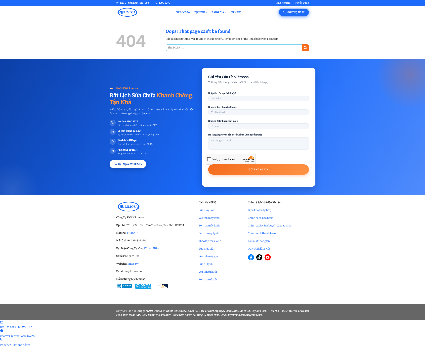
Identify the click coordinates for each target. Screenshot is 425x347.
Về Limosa (183, 12)
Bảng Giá (218, 12)
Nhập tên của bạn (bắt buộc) (222, 93)
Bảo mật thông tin (259, 241)
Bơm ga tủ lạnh (208, 279)
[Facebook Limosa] (251, 257)
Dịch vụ (199, 12)
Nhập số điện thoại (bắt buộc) (222, 107)
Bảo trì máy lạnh (209, 233)
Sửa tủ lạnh (206, 264)
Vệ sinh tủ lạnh (208, 271)
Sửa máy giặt (206, 248)
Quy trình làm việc (259, 248)
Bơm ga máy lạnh (209, 225)
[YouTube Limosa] (267, 257)
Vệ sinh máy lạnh (209, 217)
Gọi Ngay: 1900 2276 (130, 164)
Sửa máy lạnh (207, 210)
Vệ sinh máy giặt (209, 256)
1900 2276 (133, 232)
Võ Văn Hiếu (151, 248)
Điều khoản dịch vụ (259, 210)
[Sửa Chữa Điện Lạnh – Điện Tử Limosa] (143, 12)
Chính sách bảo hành (261, 217)
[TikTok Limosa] (259, 257)
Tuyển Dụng (302, 2)
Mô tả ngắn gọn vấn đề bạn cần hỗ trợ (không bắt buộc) (235, 134)
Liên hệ (236, 12)
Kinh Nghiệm (283, 2)
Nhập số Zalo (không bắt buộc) (223, 121)
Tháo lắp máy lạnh (210, 241)
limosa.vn (133, 263)
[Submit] (305, 47)
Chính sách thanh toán (262, 233)
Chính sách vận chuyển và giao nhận (270, 225)
